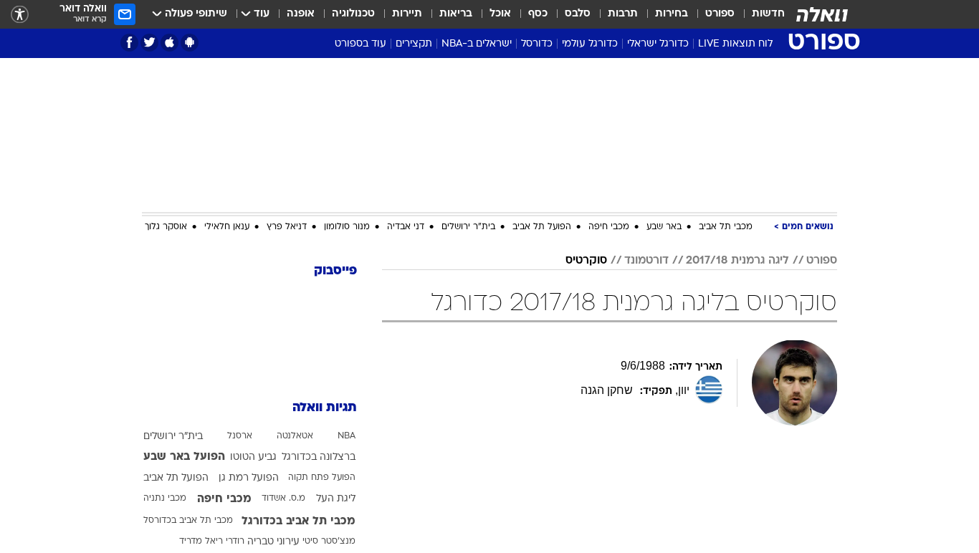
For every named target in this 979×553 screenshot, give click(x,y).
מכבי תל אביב (726, 227)
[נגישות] (20, 15)
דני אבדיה (405, 227)
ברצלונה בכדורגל (318, 457)
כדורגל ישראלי (658, 44)
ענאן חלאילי (226, 227)
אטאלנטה (295, 436)
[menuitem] (760, 14)
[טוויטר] (149, 43)
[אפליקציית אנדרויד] (190, 43)
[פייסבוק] (129, 43)
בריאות (455, 14)
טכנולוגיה (353, 14)
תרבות (623, 14)
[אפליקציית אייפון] (169, 43)
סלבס (578, 14)
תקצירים (414, 44)
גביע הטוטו (253, 457)
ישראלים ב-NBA (476, 44)
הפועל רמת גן (249, 478)
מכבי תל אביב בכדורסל (188, 520)
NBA (346, 436)
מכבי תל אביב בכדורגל (298, 521)
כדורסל (537, 44)
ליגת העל (335, 499)
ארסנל (239, 436)
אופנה (301, 14)
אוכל (500, 14)
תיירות (407, 14)
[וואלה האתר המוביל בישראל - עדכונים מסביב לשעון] (822, 14)
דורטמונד (646, 260)
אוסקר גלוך (166, 227)
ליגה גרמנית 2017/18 (737, 260)
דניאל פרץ (287, 227)
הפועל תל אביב (541, 227)
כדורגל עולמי (590, 44)
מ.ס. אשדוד (283, 498)
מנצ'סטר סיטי (328, 541)
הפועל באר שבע (184, 457)
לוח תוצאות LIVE (735, 44)
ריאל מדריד (201, 541)
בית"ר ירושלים (468, 227)
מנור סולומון (347, 227)
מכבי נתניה (164, 498)
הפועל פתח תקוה (321, 477)
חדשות (768, 14)
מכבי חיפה (608, 227)
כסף (538, 14)
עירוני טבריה (273, 542)
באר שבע (664, 227)
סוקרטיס (586, 260)
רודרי (235, 541)
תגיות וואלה (324, 408)
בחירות (671, 14)
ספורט (720, 14)
